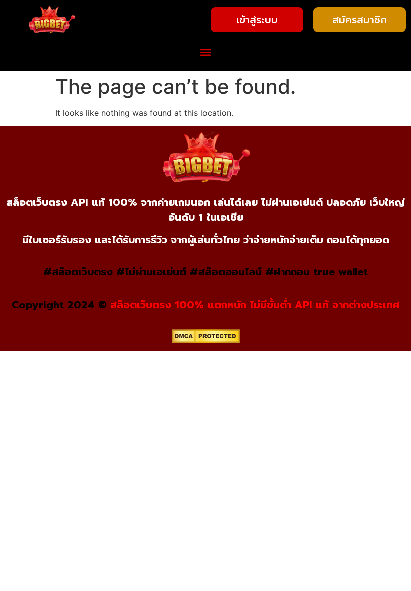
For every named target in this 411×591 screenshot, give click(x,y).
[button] (205, 52)
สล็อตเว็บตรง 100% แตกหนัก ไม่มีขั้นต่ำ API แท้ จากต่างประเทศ (255, 304)
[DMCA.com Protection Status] (206, 340)
